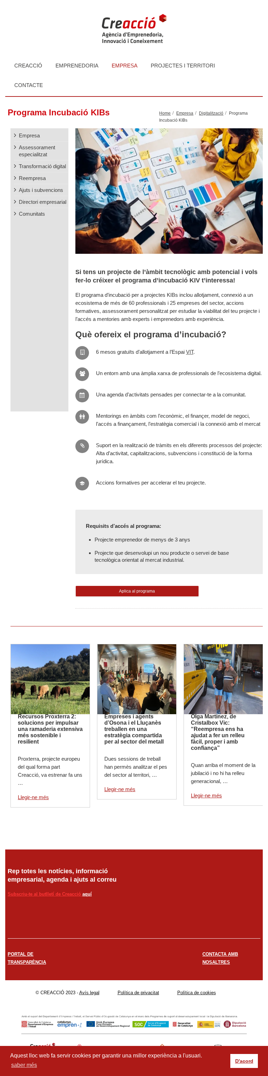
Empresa (124, 66)
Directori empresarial (42, 202)
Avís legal (89, 992)
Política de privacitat (138, 992)
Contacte (28, 85)
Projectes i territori (183, 66)
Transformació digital (42, 166)
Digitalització (211, 113)
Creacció (28, 66)
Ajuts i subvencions (41, 190)
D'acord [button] (244, 1061)
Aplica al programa (137, 591)
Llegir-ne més (33, 797)
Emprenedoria (76, 66)
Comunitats (32, 214)
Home (165, 113)
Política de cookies (196, 992)
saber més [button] (24, 1065)
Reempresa (32, 178)
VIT (189, 352)
